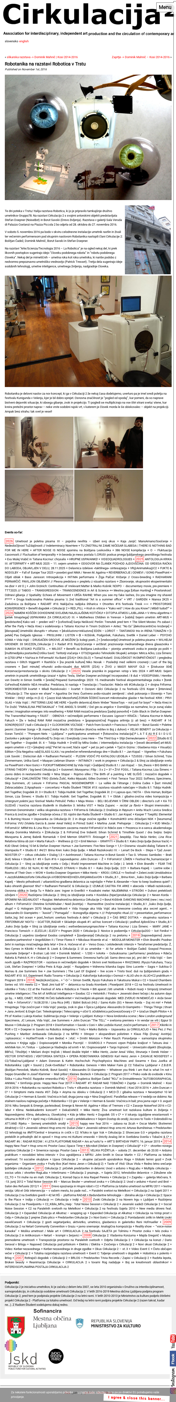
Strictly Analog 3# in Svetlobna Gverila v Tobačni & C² (134, 1137)
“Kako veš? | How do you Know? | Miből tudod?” (138, 608)
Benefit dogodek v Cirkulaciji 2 (47, 608)
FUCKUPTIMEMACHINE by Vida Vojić (67, 765)
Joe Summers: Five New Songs (94, 846)
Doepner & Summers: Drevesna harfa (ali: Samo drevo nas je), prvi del (100, 957)
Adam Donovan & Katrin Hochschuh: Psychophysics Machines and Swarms (92, 1061)
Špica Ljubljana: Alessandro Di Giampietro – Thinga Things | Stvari (129, 1007)
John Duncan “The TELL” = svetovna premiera (103, 1020)
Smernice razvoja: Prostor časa (56, 1150)
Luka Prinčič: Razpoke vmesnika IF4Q (40, 1078)
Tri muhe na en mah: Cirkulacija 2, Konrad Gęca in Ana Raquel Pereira (63, 1177)
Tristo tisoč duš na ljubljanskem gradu (143, 971)
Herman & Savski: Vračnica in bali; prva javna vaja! (125, 1101)
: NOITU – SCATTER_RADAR (33, 922)
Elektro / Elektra (89, 1244)
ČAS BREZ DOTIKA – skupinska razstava (141, 917)
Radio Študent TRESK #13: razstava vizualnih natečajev (99, 787)
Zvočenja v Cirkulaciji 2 (119, 1244)
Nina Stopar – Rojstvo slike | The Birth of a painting (89, 774)
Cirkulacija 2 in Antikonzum (22, 1235)
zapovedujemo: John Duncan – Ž (81, 859)
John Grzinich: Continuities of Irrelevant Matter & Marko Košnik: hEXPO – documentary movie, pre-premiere (99, 586)
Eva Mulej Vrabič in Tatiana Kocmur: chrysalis (36, 559)
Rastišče (50, 662)
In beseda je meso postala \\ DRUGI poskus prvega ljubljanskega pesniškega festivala (115, 554)
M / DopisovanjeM (94, 1047)
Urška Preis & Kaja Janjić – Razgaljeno (63, 966)
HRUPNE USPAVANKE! (83, 559)
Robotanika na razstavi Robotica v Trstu (45, 64)
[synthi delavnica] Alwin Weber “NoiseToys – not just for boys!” (110, 702)
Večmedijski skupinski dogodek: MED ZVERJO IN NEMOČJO (114, 998)
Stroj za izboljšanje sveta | (68, 926)
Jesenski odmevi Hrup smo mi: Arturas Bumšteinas (119, 1128)
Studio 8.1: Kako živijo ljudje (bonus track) (142, 841)
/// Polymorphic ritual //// (117, 913)
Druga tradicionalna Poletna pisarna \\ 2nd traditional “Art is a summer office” (69, 599)
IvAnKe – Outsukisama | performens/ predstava (128, 953)
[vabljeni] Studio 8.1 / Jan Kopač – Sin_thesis (123, 765)
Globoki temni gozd (148, 1159)
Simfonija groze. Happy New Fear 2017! (46, 1083)
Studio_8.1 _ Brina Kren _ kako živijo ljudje (132, 877)
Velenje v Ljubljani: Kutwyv (86, 1016)
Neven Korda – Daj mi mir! (142, 1002)
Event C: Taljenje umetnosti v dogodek (114, 1253)
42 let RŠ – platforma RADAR (67, 1195)
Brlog (8, 1258)
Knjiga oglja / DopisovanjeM (39, 1043)
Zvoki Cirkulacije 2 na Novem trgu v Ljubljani (123, 1199)
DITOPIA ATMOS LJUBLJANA (125, 613)
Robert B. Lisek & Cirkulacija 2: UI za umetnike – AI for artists (80, 948)
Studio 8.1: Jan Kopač (118, 814)
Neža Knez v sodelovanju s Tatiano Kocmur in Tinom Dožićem (69, 626)
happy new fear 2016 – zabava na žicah (107, 1123)
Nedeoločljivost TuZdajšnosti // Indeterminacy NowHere (41, 545)
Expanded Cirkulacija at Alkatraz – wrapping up (55, 1213)
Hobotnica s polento (156, 1253)
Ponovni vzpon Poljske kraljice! (127, 1043)
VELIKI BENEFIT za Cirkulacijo (149, 729)
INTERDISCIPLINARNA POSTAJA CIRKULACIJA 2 (37, 1267)
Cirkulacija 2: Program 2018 (34, 1025)
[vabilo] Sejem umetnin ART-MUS (147, 617)
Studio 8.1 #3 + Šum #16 (39, 859)
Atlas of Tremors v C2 (115, 1105)
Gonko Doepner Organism (63, 872)
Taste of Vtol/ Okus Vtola (123, 1163)
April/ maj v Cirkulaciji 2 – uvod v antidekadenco (64, 1119)
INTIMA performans (81, 577)
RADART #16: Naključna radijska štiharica (69, 604)
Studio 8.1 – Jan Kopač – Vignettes (133, 751)
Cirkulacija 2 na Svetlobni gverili (25, 1195)
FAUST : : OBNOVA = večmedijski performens (69, 716)
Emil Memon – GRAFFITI (97, 841)
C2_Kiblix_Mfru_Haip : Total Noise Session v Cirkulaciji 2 (82, 1204)
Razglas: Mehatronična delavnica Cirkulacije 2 (72, 899)
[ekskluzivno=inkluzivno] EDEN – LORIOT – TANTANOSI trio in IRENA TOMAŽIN (114, 631)
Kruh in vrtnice (95, 608)
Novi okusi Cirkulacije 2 (153, 1244)
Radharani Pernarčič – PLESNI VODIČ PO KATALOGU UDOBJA (87, 756)
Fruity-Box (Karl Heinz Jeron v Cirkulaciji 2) (76, 1163)
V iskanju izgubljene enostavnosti (147, 1114)
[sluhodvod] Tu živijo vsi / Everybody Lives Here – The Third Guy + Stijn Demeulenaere (89, 738)
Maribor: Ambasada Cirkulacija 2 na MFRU (49, 1034)
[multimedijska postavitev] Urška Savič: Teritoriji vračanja (41, 653)
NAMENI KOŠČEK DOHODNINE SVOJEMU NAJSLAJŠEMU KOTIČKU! (58, 613)
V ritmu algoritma (158, 613)
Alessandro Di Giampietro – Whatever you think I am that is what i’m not (120, 1069)
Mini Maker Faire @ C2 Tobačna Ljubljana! (129, 1065)
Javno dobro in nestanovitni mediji (27, 774)
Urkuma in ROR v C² (17, 1119)
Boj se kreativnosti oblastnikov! (146, 1262)
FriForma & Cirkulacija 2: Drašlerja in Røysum (103, 810)
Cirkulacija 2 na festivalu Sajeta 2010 (110, 1208)
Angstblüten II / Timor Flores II (55, 939)
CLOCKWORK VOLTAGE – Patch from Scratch (81, 724)
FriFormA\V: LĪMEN (119, 859)
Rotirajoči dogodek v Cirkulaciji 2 (46, 1258)
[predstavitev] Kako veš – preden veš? (30, 622)
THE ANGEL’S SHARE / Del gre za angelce (86, 707)
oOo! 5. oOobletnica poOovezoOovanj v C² (109, 1011)
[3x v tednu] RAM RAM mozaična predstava (50, 720)
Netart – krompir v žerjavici (61, 1235)
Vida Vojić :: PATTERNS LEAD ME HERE (40, 702)
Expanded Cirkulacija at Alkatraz (111, 1213)
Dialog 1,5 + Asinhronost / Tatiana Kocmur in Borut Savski (87, 854)
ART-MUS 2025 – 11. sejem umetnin (54, 563)
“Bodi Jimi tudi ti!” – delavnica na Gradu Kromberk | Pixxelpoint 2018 (86, 984)
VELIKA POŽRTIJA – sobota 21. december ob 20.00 (124, 1150)
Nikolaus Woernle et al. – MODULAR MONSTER (109, 939)
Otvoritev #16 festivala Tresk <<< (125, 604)
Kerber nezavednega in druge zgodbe (68, 1249)
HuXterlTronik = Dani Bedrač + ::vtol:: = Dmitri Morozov (63, 1038)
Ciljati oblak (12, 577)
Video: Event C (140, 1249)
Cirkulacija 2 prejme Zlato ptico (34, 1217)
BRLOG (75, 1258)
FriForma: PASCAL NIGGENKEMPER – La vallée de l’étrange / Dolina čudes (98, 783)
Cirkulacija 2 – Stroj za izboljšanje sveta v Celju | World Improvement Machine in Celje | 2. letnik (69, 863)
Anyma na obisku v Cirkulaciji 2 (83, 1092)
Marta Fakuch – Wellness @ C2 (57, 841)
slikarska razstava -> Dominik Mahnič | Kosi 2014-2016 (42, 57)
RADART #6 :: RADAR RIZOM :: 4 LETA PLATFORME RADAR (43, 1141)
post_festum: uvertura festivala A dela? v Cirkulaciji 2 (73, 917)
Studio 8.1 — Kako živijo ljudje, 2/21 (102, 868)
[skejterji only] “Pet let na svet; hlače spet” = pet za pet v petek (73, 747)
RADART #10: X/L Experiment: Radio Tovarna (34, 975)
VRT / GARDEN (137, 599)
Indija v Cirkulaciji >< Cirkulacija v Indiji (52, 1199)
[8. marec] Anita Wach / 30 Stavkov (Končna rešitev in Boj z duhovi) (83, 729)
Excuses (113, 716)
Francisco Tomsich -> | (31, 931)
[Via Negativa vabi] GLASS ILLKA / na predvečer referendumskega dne (61, 751)
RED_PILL (76, 608)
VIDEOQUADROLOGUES (116, 559)
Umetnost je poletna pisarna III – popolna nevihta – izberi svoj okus (65, 541)
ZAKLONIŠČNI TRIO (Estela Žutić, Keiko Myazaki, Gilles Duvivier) (65, 778)
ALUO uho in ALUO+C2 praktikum (147, 975)
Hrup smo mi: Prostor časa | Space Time (56, 1146)
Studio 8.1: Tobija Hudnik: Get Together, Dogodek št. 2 (78, 792)
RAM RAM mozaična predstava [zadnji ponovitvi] (98, 711)
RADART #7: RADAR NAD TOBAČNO (100, 1083)
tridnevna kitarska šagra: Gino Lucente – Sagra (124, 966)
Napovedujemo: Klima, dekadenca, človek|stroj (35, 1114)
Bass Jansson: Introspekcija (44, 577)
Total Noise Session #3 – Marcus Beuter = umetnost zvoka (65, 1181)
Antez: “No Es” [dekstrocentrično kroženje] (141, 626)
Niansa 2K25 (160, 599)
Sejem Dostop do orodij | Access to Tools (124, 1119)
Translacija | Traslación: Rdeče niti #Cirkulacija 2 (114, 684)
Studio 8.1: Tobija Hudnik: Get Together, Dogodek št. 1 (72, 796)
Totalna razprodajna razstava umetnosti (59, 1253)
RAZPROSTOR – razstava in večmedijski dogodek (56, 962)
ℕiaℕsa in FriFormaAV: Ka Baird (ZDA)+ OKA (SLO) (58, 657)
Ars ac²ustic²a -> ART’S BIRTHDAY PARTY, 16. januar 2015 (122, 1141)
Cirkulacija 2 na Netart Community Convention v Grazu (40, 1226)
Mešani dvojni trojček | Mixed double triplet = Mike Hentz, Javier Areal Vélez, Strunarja (89, 1052)
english (24, 41)
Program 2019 (14, 980)
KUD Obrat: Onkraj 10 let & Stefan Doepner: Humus (38, 846)
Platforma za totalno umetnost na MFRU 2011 (131, 1186)
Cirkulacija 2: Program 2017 (111, 1074)
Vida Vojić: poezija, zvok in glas (63, 1007)
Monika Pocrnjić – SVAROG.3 (82, 1043)
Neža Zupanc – (118, 805)
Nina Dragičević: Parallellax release (115, 1096)
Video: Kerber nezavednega (22, 1249)
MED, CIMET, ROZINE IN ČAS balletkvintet (44, 998)
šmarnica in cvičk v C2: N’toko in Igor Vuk (76, 1132)
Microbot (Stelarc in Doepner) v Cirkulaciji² (113, 1146)
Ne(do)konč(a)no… (48, 980)
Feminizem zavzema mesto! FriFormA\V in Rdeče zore (87, 828)
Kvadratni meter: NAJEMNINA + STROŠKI (116, 890)
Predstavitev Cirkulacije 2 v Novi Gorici (82, 1217)
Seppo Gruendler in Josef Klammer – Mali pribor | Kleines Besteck (48, 1074)
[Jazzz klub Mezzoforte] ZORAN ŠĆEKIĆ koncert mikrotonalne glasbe (92, 698)
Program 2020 (70, 931)
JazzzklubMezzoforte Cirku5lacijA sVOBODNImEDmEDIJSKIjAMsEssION (54, 877)
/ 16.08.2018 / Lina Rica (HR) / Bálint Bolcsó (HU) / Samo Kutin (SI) (68, 1002)
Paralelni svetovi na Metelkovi (111, 1190)
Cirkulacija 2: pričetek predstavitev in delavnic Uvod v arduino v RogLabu (92, 1168)
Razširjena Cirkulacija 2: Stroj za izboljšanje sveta (60, 895)
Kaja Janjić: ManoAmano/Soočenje (144, 541)
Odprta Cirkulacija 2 (117, 1240)
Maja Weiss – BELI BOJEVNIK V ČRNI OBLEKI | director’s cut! (119, 801)
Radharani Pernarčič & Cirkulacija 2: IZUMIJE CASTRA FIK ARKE (87, 886)
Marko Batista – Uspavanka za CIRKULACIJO (118, 1029)
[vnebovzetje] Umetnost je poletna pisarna (128, 640)
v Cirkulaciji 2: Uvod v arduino (127, 1181)
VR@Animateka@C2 (143, 568)
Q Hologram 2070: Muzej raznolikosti (42, 908)
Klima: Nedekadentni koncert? (36, 1110)
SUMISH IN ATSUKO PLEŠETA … (26, 648)
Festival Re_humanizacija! (152, 859)
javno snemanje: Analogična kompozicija (105, 1226)
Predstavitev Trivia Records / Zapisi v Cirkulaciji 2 (116, 1258)
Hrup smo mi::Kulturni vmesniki (74, 1137)
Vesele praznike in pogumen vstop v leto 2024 (113, 671)
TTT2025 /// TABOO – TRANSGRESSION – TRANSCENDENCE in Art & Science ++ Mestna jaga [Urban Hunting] (78, 590)
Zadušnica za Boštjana (20, 604)
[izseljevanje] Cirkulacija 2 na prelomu (102, 935)
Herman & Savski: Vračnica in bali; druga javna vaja (56, 1096)
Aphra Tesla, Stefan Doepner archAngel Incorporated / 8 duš (98, 675)
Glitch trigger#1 (30, 662)
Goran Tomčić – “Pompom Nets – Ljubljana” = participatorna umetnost (52, 733)
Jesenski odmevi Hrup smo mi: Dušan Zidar (54, 1128)
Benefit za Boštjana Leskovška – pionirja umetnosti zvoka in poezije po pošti (117, 648)
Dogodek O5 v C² (109, 1114)
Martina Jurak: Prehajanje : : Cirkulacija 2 (124, 823)
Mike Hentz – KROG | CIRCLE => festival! (109, 872)
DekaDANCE (70, 1110)
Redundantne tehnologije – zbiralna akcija (116, 1195)
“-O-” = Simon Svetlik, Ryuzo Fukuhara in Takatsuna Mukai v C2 (104, 980)
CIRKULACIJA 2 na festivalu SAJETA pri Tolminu (95, 1231)
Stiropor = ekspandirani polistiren (106, 1034)
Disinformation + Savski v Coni (75, 1025)
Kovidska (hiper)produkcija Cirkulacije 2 (122, 895)
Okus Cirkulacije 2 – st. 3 (111, 1249)
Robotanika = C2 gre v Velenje (70, 1101)
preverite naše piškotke (91, 1392)
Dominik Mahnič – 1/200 (75, 953)
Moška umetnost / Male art (39, 1231)
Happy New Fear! (16, 1146)
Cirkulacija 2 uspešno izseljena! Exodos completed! (39, 935)
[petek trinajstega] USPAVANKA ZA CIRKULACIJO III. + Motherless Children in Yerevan (63, 617)
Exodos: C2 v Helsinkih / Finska (96, 993)
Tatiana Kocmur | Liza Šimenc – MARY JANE (138, 926)
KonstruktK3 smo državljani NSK (131, 819)
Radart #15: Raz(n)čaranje (75, 644)
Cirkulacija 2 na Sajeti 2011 (151, 1190)
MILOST (57, 648)
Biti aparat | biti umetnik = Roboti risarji (118, 989)
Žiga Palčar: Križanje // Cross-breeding (125, 577)
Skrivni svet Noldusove (107, 962)
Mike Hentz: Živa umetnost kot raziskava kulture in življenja (126, 1110)
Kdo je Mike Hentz (82, 1114)
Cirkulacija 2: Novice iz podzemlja (105, 931)
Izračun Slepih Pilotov (153, 1011)
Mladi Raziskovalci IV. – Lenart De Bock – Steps (121, 850)
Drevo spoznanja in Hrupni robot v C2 (75, 1186)
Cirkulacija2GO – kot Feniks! (150, 931)
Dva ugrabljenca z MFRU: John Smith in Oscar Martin (96, 1154)
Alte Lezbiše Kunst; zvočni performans (123, 1025)
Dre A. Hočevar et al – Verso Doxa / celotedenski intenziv (96, 944)
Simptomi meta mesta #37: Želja (36, 1092)
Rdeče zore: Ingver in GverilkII (65, 890)
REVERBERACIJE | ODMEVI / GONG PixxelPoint (139, 572)
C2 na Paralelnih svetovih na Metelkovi (54, 1208)
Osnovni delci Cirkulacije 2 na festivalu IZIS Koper (119, 689)
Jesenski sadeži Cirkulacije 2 (141, 1204)
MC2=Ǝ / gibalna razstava (126, 1092)
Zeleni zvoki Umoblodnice (155, 872)
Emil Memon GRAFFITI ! (82, 837)
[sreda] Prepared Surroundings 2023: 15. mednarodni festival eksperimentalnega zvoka (103, 680)
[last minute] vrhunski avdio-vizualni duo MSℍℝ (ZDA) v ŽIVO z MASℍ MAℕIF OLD (83, 666)
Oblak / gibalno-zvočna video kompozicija (141, 796)
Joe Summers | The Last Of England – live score (80, 971)
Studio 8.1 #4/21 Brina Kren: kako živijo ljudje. (55, 850)
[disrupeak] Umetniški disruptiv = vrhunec (31, 631)
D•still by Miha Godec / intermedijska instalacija (101, 742)
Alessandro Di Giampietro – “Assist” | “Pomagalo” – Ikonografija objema (52, 913)
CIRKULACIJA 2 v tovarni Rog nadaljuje (93, 1262)
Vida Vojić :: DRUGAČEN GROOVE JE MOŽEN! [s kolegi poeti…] (57, 640)
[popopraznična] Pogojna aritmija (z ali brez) (115, 720)
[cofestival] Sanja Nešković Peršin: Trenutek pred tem (93, 622)
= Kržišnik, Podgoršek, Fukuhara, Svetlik (107, 635)
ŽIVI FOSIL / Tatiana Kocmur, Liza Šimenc (142, 769)
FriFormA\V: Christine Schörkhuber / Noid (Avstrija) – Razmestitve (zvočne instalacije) (73, 904)
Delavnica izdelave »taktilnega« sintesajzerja (98, 568)
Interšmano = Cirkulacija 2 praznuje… (75, 1172)
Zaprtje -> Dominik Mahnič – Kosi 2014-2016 (141, 57)
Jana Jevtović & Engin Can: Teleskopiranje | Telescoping (43, 1011)
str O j (22, 586)
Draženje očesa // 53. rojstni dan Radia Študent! (70, 814)
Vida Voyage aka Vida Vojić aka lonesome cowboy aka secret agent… (120, 908)
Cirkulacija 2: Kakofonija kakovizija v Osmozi (94, 975)
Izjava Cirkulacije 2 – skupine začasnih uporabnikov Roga (91, 1159)
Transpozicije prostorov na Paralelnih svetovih (69, 1240)
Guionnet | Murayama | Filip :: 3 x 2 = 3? (86, 769)
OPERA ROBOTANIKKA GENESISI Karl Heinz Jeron (102, 1056)
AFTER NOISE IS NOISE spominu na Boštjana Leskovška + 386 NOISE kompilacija (89, 550)
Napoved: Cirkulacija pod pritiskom (52, 1244)
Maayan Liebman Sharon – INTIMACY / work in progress (79, 760)
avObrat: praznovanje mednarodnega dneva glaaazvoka (132, 644)
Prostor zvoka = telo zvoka (150, 1231)
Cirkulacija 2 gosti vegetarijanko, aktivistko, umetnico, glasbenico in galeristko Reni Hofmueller (92, 1222)
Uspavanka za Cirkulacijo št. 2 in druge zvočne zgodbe (70, 819)
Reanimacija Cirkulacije (44, 1262)
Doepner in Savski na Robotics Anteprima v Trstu (53, 1029)
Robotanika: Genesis (83, 1065)
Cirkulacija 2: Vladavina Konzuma (114, 1235)
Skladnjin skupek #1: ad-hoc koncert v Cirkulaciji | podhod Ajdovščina (109, 922)
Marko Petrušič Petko (40, 801)
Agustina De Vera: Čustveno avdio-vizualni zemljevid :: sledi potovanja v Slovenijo (109, 693)
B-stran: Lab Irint (44, 953)
